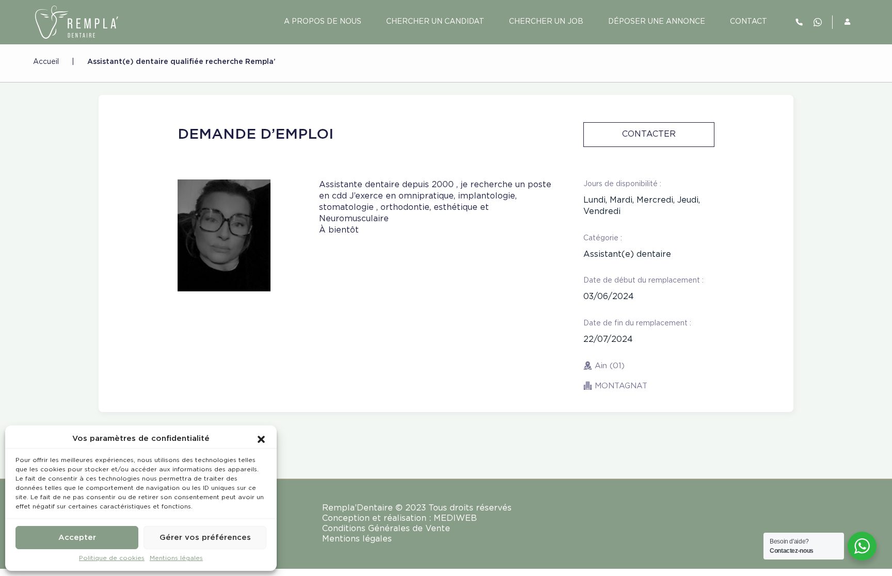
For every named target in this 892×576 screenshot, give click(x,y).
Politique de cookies (112, 558)
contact (748, 22)
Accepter (77, 537)
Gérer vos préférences (205, 537)
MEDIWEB (455, 518)
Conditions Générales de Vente (386, 529)
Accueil (46, 62)
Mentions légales (176, 558)
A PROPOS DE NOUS (322, 22)
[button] (261, 439)
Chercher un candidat (435, 22)
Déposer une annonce (656, 22)
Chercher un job (546, 22)
